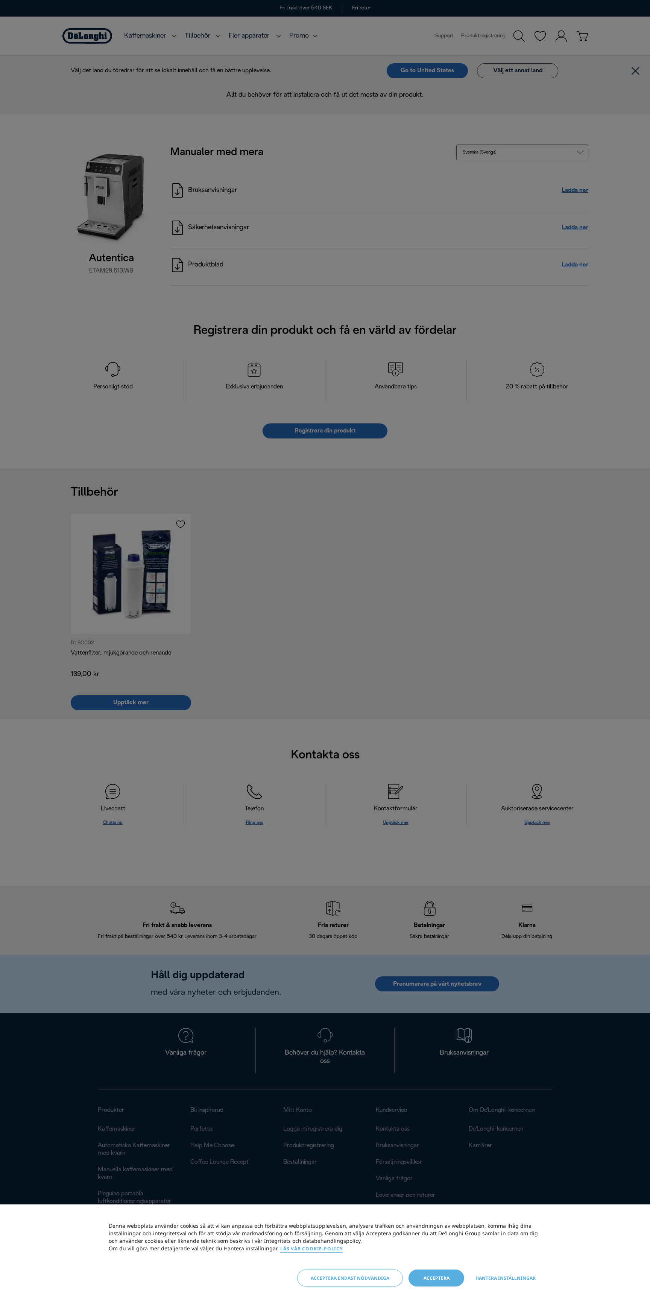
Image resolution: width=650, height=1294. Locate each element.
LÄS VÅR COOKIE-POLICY (311, 1248)
